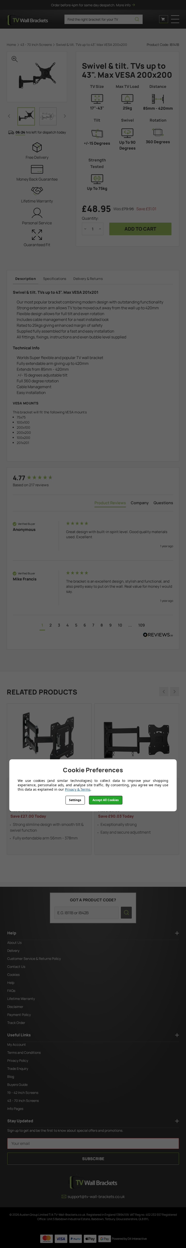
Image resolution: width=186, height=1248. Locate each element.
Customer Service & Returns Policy (34, 958)
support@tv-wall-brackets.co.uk (96, 1196)
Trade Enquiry (17, 1068)
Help (10, 982)
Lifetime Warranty (21, 998)
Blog (10, 1076)
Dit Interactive (137, 1239)
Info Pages (15, 1108)
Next (65, 116)
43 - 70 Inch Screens (23, 1100)
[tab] (110, 503)
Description (25, 278)
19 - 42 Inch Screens (22, 1092)
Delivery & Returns (88, 278)
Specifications (54, 278)
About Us (14, 942)
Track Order (16, 1022)
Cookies (13, 974)
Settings (75, 800)
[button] (42, 625)
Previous (9, 116)
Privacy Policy (17, 1060)
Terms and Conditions (24, 1052)
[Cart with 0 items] (163, 19)
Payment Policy (19, 1014)
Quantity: (90, 218)
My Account (16, 1044)
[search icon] (137, 19)
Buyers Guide (17, 1084)
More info (123, 5)
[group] (38, 477)
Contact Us (16, 966)
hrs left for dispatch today (41, 132)
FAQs (11, 990)
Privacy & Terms (77, 789)
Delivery (13, 950)
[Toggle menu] (175, 19)
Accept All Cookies (106, 800)
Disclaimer (15, 1006)
